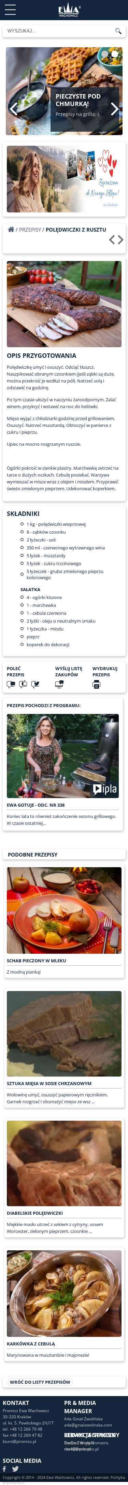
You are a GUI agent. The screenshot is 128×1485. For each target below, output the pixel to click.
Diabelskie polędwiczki (35, 1213)
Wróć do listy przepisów (40, 1382)
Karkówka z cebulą (31, 1344)
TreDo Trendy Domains (86, 1443)
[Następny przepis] (122, 242)
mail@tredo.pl (77, 1449)
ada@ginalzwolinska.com (88, 1425)
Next (115, 109)
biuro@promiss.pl (19, 1441)
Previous (13, 109)
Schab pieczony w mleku (36, 961)
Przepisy (30, 229)
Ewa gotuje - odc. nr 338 (36, 805)
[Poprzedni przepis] (113, 242)
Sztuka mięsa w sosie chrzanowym (49, 1083)
